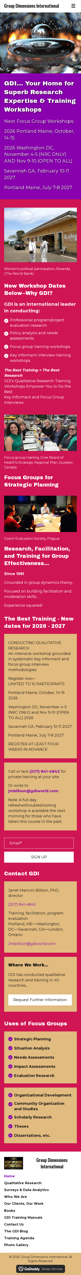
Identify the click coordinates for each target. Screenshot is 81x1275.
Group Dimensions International (31, 5)
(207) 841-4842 (22, 904)
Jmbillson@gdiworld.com (32, 943)
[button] (39, 857)
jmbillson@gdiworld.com (33, 791)
